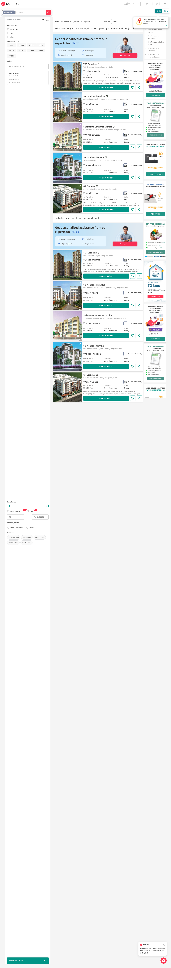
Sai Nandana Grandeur (94, 96)
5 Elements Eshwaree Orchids (97, 126)
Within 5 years (26, 542)
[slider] (8, 506)
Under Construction (17, 528)
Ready (31, 528)
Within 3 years (13, 542)
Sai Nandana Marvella (93, 157)
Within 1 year (27, 537)
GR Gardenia (89, 186)
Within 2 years (39, 537)
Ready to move (14, 537)
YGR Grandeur (90, 64)
